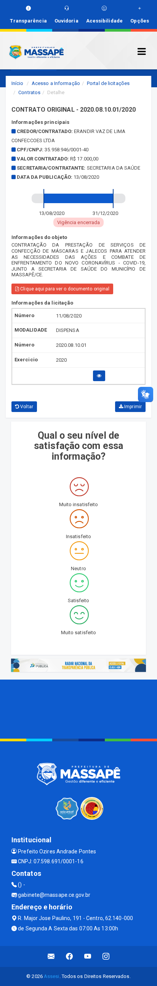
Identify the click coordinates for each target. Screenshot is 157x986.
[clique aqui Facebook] (69, 956)
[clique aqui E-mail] (51, 956)
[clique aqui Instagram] (106, 956)
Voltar (26, 406)
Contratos (29, 92)
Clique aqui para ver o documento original (64, 289)
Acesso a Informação (56, 83)
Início (17, 83)
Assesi (51, 976)
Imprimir (132, 406)
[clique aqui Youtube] (88, 956)
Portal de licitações (108, 83)
